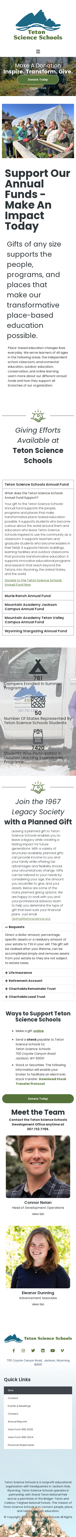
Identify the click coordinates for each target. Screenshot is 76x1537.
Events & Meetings (19, 1406)
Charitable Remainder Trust (32, 988)
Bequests (16, 927)
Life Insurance (20, 972)
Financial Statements (21, 1445)
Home (34, 88)
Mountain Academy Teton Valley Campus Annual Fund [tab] (34, 619)
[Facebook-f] (14, 1351)
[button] (38, 51)
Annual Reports (17, 1421)
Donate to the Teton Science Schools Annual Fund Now (33, 582)
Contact (13, 1398)
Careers (13, 1414)
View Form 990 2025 (20, 1429)
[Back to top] (38, 1530)
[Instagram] (23, 1351)
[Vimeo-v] (62, 1351)
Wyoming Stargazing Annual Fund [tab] (36, 631)
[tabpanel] (38, 539)
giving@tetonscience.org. (31, 918)
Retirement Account (25, 980)
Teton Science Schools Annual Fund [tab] (37, 484)
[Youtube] (53, 1351)
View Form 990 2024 (20, 1437)
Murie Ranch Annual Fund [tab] (28, 595)
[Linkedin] (43, 1351)
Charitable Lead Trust (27, 996)
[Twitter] (33, 1351)
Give (10, 1390)
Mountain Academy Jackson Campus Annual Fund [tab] (31, 606)
